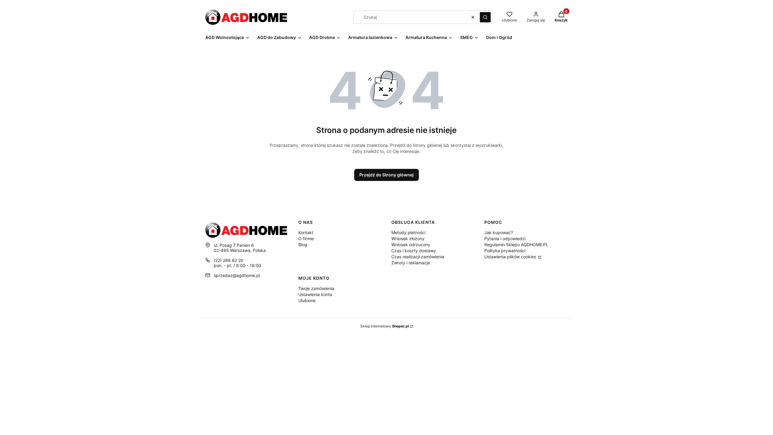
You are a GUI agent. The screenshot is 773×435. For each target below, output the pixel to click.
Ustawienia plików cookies (510, 256)
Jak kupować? (498, 232)
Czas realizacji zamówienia (417, 256)
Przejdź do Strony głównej (386, 174)
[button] (485, 17)
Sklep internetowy (384, 326)
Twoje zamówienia (316, 288)
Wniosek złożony (408, 238)
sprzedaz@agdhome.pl (237, 275)
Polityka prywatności (504, 250)
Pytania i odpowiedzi (504, 238)
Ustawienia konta (315, 294)
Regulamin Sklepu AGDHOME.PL (516, 244)
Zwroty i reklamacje (410, 262)
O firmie (306, 238)
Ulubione (307, 300)
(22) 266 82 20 (228, 260)
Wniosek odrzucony (410, 244)
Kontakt (305, 232)
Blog (302, 244)
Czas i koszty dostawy (413, 250)
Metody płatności (408, 232)
